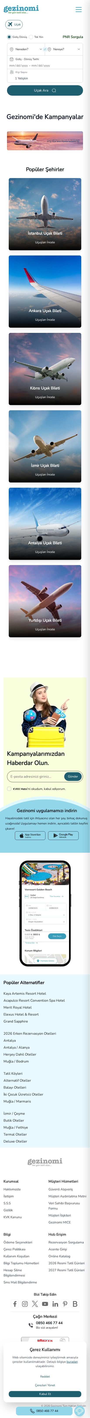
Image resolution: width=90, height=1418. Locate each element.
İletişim (8, 1196)
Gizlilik (8, 1210)
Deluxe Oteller (15, 1141)
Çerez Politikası (14, 1249)
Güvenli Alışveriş (60, 1189)
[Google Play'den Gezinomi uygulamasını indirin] (63, 835)
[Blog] (75, 1304)
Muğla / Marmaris (17, 1101)
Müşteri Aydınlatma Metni (67, 1196)
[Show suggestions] (40, 49)
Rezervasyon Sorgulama (66, 1242)
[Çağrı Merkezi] (30, 1325)
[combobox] (19, 53)
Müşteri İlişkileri (59, 1215)
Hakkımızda (12, 1189)
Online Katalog (59, 1256)
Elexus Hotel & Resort (21, 1014)
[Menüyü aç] (79, 10)
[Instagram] (25, 1304)
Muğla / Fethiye (15, 1127)
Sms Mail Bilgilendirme (20, 1282)
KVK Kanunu (12, 1217)
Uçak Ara (41, 90)
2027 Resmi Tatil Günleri (66, 1270)
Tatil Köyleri (12, 1073)
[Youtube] (45, 1304)
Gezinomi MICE (59, 1222)
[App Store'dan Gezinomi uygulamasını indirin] (30, 835)
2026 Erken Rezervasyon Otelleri (29, 1033)
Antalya (9, 1040)
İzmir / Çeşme (14, 1113)
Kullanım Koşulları (16, 1256)
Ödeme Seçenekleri (17, 1242)
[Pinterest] (65, 1304)
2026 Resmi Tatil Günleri (66, 1263)
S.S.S (7, 1203)
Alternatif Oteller (17, 1080)
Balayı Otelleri (14, 1087)
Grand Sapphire (15, 1021)
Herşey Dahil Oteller (19, 1054)
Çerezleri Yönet (45, 1385)
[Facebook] (15, 1304)
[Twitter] (35, 1304)
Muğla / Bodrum (16, 1061)
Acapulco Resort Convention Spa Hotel (34, 1000)
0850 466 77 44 (47, 1411)
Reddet (45, 1377)
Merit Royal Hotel (17, 1007)
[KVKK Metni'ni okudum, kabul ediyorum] (10, 788)
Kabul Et (45, 1394)
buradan (72, 1362)
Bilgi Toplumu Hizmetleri (21, 1263)
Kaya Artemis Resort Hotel (24, 993)
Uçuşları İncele (45, 242)
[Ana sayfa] (21, 9)
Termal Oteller (15, 1134)
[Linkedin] (55, 1304)
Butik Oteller (13, 1120)
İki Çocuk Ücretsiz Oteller (23, 1094)
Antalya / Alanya (16, 1047)
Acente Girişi (57, 1249)
